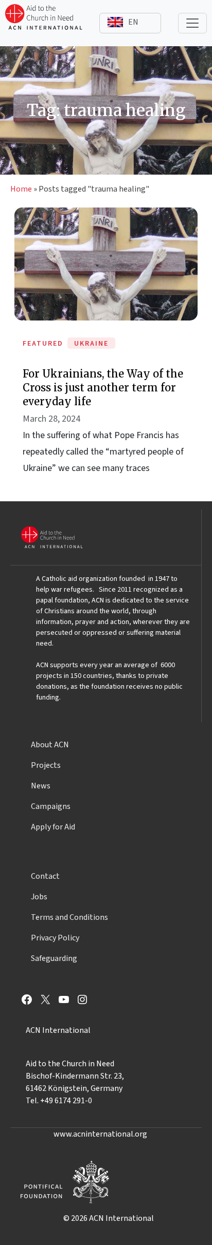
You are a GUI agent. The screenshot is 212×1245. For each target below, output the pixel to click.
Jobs (39, 896)
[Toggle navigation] (192, 23)
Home (21, 189)
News (40, 785)
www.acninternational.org (100, 1134)
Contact (45, 876)
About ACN (50, 744)
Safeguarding (54, 958)
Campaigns (50, 806)
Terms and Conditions (69, 917)
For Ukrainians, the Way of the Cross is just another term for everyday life (103, 387)
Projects (46, 765)
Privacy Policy (55, 938)
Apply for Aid (53, 827)
